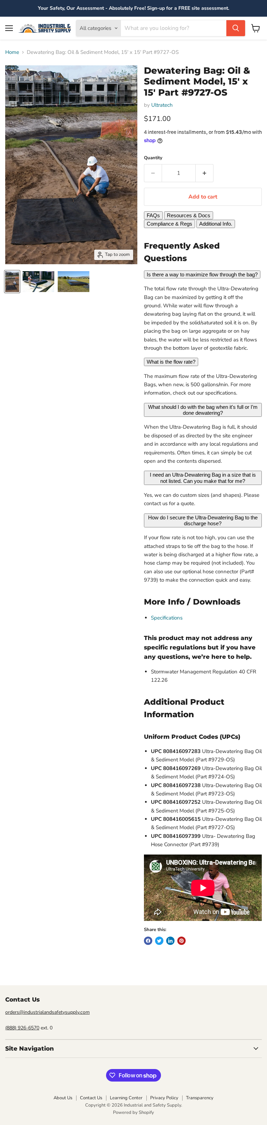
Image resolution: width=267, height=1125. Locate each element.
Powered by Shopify (133, 1112)
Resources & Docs (188, 215)
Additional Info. (215, 224)
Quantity (153, 158)
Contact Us (91, 1098)
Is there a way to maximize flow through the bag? (202, 274)
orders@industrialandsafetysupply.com (47, 1012)
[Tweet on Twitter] (159, 941)
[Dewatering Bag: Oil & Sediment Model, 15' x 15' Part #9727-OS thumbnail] (12, 281)
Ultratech (162, 105)
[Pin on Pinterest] (181, 941)
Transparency (199, 1098)
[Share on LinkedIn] (170, 941)
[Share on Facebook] (148, 941)
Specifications (167, 617)
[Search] (235, 28)
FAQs (153, 215)
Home (12, 52)
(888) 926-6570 (22, 1028)
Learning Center (126, 1098)
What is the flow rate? (171, 362)
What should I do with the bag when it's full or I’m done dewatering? (203, 410)
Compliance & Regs (169, 224)
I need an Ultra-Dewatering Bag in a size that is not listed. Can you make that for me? (203, 478)
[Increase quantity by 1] (204, 173)
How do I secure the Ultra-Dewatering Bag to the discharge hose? (203, 520)
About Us (63, 1098)
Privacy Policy (164, 1098)
